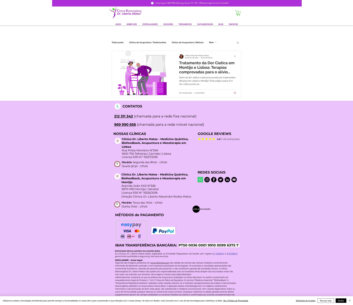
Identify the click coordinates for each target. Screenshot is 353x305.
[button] (238, 13)
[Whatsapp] (200, 179)
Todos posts (118, 42)
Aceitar (341, 300)
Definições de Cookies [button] (305, 300)
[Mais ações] (235, 56)
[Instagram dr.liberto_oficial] (207, 179)
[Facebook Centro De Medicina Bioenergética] (213, 179)
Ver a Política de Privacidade (235, 300)
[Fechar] (349, 300)
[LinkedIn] (227, 179)
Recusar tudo (326, 300)
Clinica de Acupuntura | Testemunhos (147, 42)
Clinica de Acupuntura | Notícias (188, 42)
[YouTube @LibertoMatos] (234, 179)
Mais (211, 42)
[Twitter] (220, 179)
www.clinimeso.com (159, 263)
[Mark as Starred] (199, 139)
